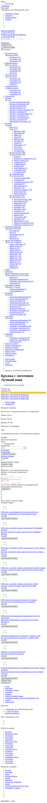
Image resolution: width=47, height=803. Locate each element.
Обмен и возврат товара (14, 696)
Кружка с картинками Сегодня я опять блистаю (19, 514)
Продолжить (6, 489)
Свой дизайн (10, 359)
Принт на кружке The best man (12, 654)
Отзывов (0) (9, 404)
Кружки (8, 770)
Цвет (3, 442)
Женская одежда (11, 741)
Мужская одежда (11, 734)
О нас (7, 363)
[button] (5, 6)
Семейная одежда (11, 757)
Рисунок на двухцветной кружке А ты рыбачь (18, 602)
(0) (9, 389)
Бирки (7, 784)
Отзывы (8, 19)
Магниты (8, 780)
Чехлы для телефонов (13, 782)
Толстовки (9, 738)
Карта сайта (9, 702)
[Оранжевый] (7, 444)
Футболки (9, 736)
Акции (7, 700)
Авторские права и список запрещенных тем (22, 698)
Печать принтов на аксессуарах (17, 786)
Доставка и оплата (12, 14)
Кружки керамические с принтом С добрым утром (20, 638)
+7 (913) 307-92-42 (8, 36)
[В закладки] (6, 544)
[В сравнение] (6, 562)
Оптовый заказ (10, 361)
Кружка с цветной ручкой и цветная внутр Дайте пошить (22, 570)
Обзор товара (10, 402)
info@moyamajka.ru (8, 31)
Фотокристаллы (11, 776)
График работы (11, 17)
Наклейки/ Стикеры (12, 788)
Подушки (8, 772)
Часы (7, 774)
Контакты (9, 365)
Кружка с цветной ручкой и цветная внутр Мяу (18, 586)
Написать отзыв (7, 464)
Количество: (5, 446)
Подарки (8, 732)
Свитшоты (9, 740)
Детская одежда (11, 749)
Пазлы (7, 778)
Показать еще (6, 680)
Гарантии (8, 15)
